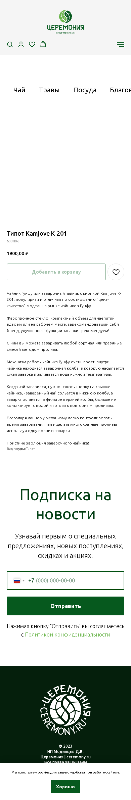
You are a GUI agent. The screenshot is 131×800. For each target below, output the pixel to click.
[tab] (19, 92)
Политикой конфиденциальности (67, 634)
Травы (49, 90)
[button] (10, 44)
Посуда (84, 90)
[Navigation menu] (120, 44)
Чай (19, 90)
